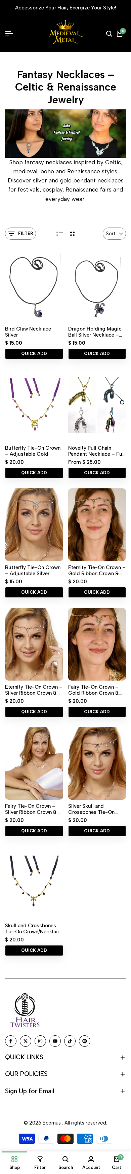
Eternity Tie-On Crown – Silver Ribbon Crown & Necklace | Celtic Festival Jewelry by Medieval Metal (33, 690)
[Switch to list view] (59, 233)
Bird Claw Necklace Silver (28, 332)
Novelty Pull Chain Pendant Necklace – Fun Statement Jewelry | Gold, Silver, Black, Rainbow (96, 451)
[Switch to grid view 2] (72, 233)
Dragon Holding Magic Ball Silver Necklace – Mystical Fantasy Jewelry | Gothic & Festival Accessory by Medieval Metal (95, 332)
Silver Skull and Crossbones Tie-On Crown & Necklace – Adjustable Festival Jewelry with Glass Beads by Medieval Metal (92, 809)
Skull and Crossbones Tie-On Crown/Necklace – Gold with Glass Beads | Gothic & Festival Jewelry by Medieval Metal (33, 929)
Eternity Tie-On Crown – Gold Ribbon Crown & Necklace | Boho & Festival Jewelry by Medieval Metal (97, 570)
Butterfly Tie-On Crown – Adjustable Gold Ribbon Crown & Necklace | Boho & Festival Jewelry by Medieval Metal (32, 451)
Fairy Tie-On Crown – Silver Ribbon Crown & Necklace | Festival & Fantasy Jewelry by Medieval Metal (30, 809)
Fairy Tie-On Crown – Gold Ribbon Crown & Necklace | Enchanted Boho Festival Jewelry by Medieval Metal (97, 690)
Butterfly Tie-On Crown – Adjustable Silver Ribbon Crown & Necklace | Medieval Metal (32, 570)
